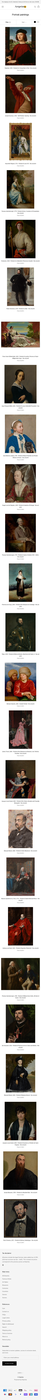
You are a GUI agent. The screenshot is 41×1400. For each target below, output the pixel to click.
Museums (5, 1285)
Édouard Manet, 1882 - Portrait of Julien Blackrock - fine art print (20, 851)
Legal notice (6, 1318)
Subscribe (9, 1363)
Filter (8, 22)
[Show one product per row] (35, 22)
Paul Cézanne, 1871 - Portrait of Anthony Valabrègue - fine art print (20, 1240)
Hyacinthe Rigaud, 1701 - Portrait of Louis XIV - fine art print (20, 163)
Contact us (5, 1311)
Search (4, 1327)
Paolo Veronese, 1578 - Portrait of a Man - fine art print (20, 308)
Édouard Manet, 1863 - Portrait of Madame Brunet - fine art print (20, 1095)
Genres (4, 1294)
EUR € (19, 1373)
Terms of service (7, 1333)
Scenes (4, 1297)
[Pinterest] (3, 1265)
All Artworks (5, 1276)
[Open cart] (38, 7)
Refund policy (6, 1339)
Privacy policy (6, 1321)
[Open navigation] (3, 6)
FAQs (4, 1314)
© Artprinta (20, 1377)
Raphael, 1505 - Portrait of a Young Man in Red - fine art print (20, 68)
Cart (3, 1308)
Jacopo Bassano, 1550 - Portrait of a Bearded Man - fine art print (20, 1192)
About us (5, 1336)
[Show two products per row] (38, 22)
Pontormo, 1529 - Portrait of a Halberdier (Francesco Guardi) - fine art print (20, 261)
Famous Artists (6, 1279)
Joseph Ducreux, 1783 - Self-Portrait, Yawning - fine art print (20, 115)
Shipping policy (6, 1330)
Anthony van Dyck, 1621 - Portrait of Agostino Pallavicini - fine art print (21, 948)
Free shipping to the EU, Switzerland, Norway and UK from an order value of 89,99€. (20, 1)
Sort (23, 22)
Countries (5, 1291)
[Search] (35, 6)
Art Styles (5, 1282)
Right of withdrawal (8, 1324)
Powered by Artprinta (20, 1379)
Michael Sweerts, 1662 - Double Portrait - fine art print (20, 704)
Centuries (5, 1288)
